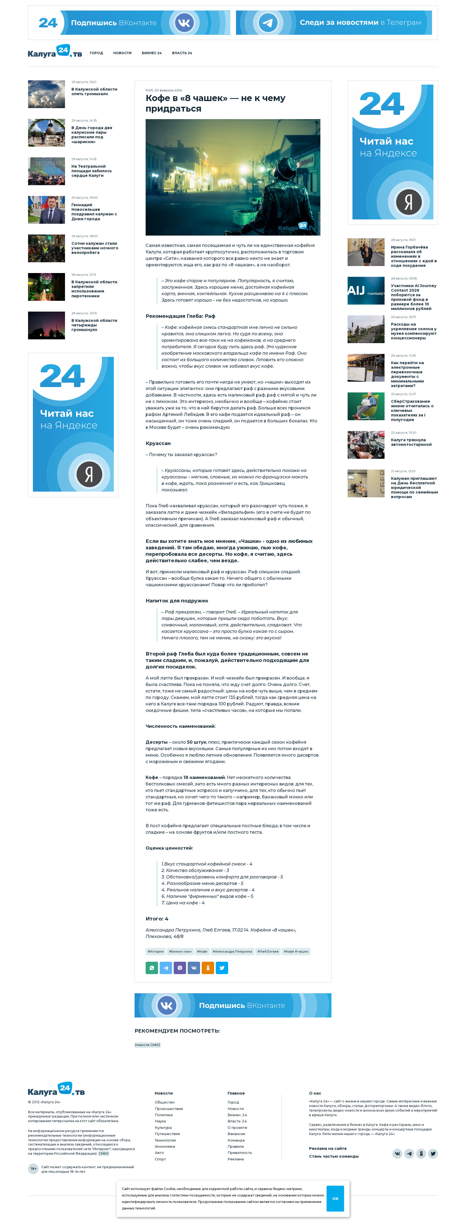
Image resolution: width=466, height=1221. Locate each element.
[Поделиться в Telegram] (166, 968)
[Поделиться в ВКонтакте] (194, 968)
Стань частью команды (334, 1156)
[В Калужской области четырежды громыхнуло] (46, 325)
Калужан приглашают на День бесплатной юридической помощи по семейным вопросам (414, 487)
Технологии (165, 1140)
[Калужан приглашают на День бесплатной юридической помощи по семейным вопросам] (366, 483)
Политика (164, 1115)
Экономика (165, 1146)
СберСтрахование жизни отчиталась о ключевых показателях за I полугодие (412, 410)
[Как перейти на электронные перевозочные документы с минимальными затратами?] (366, 368)
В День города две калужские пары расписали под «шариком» (91, 135)
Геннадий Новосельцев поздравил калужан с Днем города (94, 212)
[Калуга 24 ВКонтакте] (132, 23)
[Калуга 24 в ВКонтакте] (397, 1154)
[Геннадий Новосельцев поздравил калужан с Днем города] (46, 210)
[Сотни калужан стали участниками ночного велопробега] (46, 248)
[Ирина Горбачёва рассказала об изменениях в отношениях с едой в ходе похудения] (366, 252)
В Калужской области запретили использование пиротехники (94, 289)
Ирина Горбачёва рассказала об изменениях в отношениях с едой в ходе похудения (414, 256)
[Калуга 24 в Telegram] (409, 1154)
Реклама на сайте (328, 1148)
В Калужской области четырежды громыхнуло (94, 325)
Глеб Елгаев (269, 951)
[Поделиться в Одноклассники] (208, 968)
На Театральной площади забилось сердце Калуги (91, 171)
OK (335, 1198)
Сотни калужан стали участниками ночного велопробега (94, 248)
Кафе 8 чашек (297, 951)
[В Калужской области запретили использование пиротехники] (46, 287)
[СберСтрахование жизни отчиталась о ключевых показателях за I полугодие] (366, 406)
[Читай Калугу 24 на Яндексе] (73, 425)
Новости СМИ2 (147, 1045)
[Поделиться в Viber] (180, 968)
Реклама (236, 1159)
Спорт (160, 1159)
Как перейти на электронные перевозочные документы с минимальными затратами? (407, 374)
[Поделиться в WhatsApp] (152, 968)
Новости (122, 53)
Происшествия (169, 1108)
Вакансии (236, 1134)
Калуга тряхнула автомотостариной (411, 442)
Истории (157, 951)
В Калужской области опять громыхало (94, 91)
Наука (160, 1121)
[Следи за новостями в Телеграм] (334, 23)
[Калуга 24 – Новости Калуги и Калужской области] (55, 51)
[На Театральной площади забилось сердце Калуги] (46, 171)
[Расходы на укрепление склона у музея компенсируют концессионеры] (366, 329)
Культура (163, 1127)
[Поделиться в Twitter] (222, 968)
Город (96, 53)
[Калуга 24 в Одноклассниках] (421, 1154)
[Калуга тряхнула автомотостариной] (366, 445)
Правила (236, 1146)
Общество (165, 1102)
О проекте (237, 1127)
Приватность (240, 1152)
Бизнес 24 (152, 53)
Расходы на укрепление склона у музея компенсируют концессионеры (414, 331)
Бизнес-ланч (181, 951)
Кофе (203, 951)
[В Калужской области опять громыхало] (46, 94)
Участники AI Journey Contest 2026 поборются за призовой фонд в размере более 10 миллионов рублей (413, 297)
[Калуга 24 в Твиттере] (433, 1154)
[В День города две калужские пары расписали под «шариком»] (46, 133)
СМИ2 (104, 1153)
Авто (159, 1152)
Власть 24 (182, 53)
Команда (236, 1140)
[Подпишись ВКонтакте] (233, 1005)
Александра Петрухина (233, 951)
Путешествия (167, 1134)
